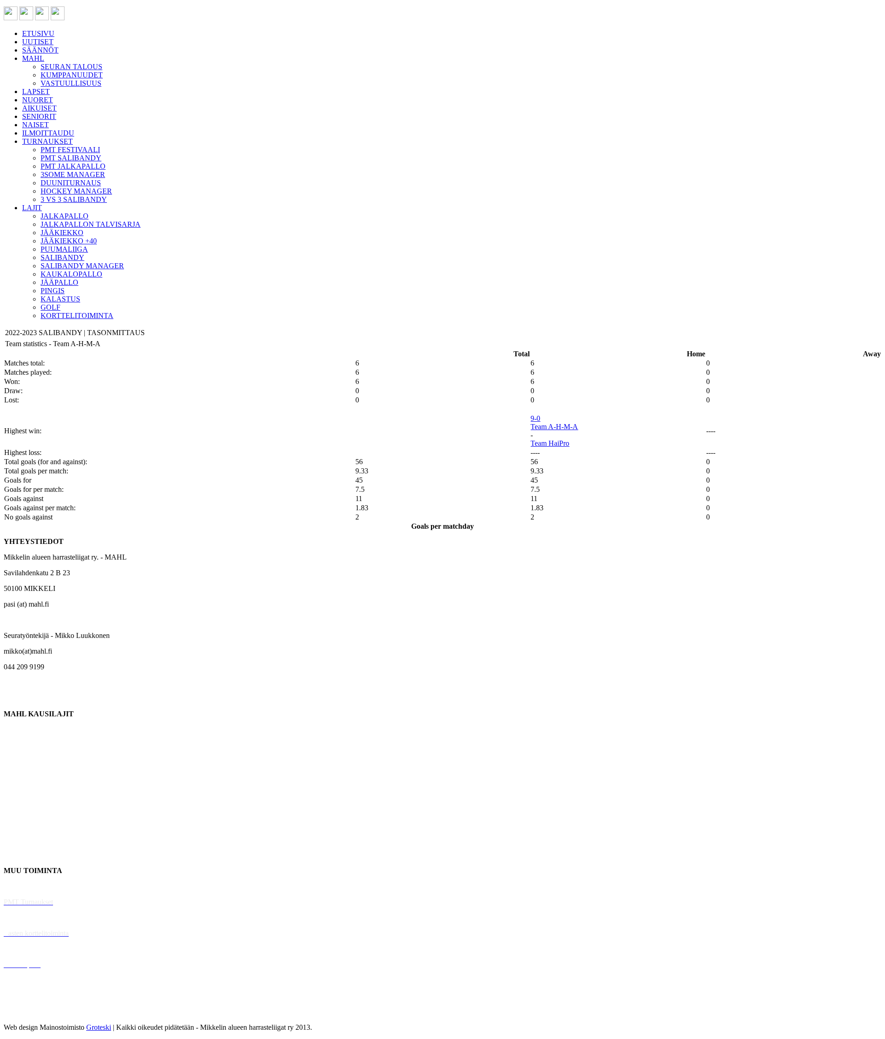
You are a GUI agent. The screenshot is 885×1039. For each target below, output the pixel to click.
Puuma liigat (22, 839)
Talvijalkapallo (25, 808)
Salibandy (18, 776)
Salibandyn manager (33, 792)
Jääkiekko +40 (25, 855)
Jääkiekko (18, 745)
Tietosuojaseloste (28, 1011)
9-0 (535, 418)
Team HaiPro (550, 443)
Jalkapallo (18, 761)
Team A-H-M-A (554, 427)
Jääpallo (15, 823)
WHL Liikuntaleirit (33, 949)
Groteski (98, 1027)
